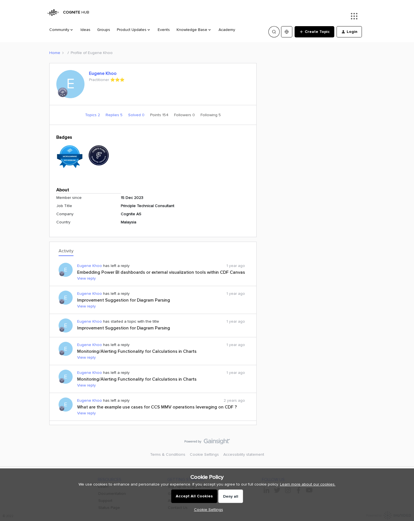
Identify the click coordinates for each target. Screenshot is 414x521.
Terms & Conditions (167, 454)
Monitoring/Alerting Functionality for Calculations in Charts (137, 351)
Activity (66, 251)
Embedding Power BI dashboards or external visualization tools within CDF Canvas (161, 272)
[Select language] (286, 31)
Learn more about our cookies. (307, 484)
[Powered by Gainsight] (207, 443)
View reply (86, 278)
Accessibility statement (243, 454)
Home (54, 52)
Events (164, 29)
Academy (227, 29)
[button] (314, 31)
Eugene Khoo (103, 73)
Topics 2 (93, 115)
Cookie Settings (204, 454)
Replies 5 (115, 115)
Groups (103, 29)
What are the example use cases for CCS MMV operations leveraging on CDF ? (157, 407)
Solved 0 (137, 115)
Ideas (85, 29)
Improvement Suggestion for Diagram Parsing (123, 300)
